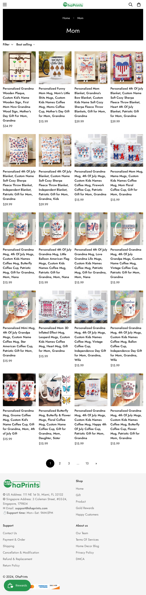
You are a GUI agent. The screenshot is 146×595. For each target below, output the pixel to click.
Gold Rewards (85, 508)
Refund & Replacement (17, 559)
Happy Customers (87, 514)
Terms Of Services (87, 539)
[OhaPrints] (73, 4)
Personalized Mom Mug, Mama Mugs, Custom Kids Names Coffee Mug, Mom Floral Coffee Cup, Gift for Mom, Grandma (126, 182)
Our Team (82, 533)
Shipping (8, 546)
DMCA (80, 559)
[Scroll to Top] (138, 574)
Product (81, 501)
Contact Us (10, 533)
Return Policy (11, 565)
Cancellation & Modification (21, 552)
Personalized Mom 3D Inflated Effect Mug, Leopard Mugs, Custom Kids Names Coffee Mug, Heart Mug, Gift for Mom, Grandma (54, 339)
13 (87, 463)
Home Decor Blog (87, 546)
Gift (78, 495)
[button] (138, 4)
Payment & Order (14, 539)
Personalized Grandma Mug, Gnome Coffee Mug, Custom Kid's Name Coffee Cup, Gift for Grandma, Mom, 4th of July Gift (19, 422)
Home (66, 18)
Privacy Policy (85, 552)
